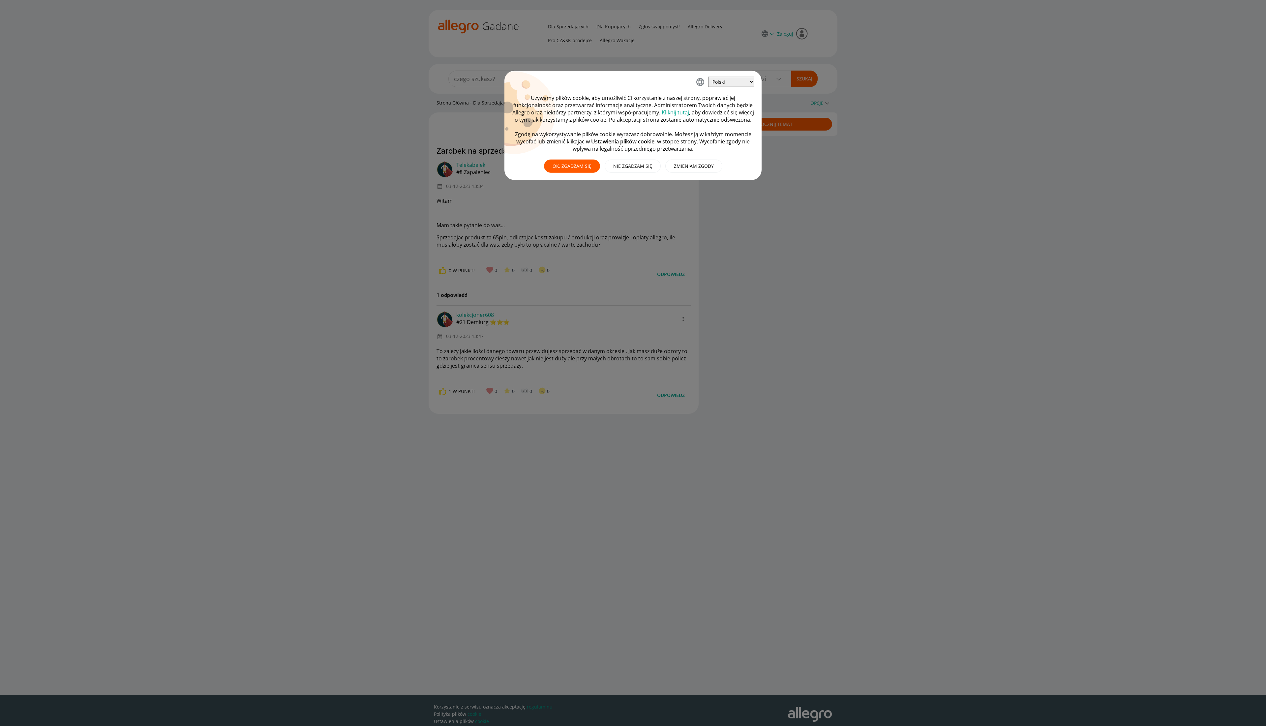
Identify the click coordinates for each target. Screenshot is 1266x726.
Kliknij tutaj (675, 112)
